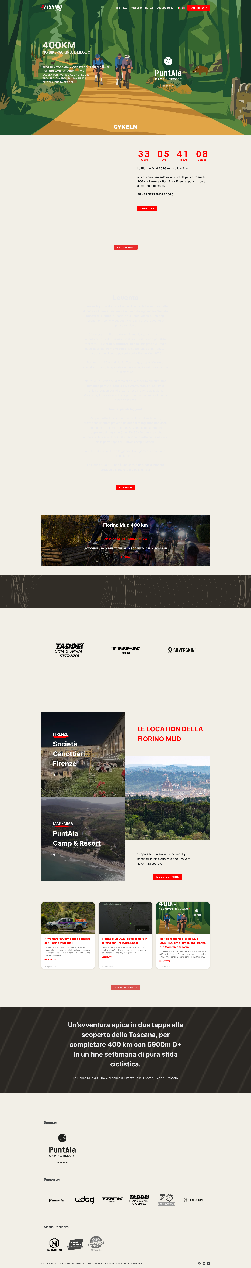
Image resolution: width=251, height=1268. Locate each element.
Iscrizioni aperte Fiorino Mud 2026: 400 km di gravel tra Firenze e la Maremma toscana (182, 943)
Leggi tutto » (50, 960)
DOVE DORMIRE (165, 8)
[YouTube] (208, 1263)
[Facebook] (199, 1263)
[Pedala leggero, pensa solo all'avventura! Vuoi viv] (55, 235)
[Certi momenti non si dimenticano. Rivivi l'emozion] (195, 235)
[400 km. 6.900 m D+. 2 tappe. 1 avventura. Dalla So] (167, 235)
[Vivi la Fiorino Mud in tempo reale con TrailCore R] (111, 235)
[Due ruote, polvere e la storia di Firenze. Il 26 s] (83, 235)
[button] (125, 987)
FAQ (125, 8)
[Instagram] (204, 1263)
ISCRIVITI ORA (198, 8)
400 (118, 8)
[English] (183, 8)
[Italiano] (178, 8)
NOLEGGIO (136, 8)
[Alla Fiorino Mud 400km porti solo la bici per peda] (139, 235)
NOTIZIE (149, 8)
